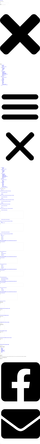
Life (1, 76)
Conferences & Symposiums (5, 84)
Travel (1, 173)
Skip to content (1, 0)
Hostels (3, 168)
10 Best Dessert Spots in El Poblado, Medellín (4, 344)
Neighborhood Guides (4, 77)
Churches (3, 79)
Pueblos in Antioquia (4, 73)
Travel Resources (4, 177)
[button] (20, 126)
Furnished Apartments (4, 66)
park (2, 83)
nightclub (3, 69)
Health (3, 78)
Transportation (3, 71)
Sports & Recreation (4, 175)
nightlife (2, 169)
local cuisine (3, 68)
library (3, 185)
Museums (3, 72)
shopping (3, 82)
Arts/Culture (2, 182)
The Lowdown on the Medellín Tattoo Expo (4, 315)
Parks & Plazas (3, 174)
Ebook (3, 74)
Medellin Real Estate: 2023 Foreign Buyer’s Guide (5, 308)
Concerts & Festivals (4, 186)
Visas (2, 75)
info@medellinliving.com (4, 357)
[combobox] (2, 4)
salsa (2, 70)
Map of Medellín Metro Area (5, 176)
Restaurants (3, 67)
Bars (2, 172)
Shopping (3, 181)
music (2, 183)
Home (0, 188)
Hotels (3, 65)
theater (3, 81)
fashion (3, 184)
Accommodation (2, 167)
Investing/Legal (2, 178)
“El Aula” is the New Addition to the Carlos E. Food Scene (6, 337)
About (1, 187)
